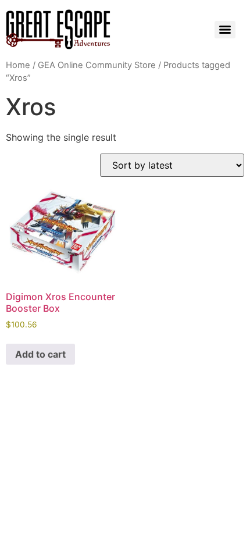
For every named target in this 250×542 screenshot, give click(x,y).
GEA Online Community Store (97, 65)
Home (18, 65)
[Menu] (225, 29)
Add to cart (40, 354)
